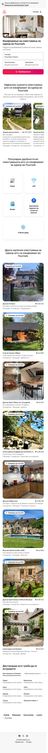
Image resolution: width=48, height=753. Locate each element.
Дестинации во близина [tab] (12, 674)
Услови (28, 742)
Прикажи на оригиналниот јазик (16, 5)
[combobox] (23, 57)
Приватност (19, 742)
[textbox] (12, 65)
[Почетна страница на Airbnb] (4, 11)
